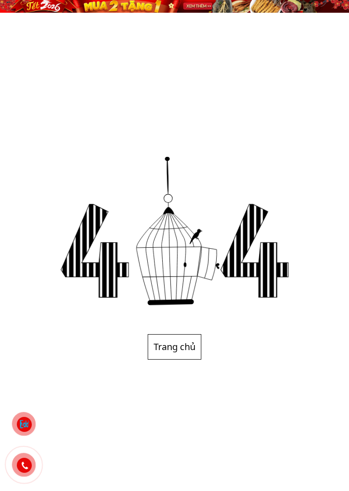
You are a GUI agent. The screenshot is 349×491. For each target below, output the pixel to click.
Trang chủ (174, 347)
